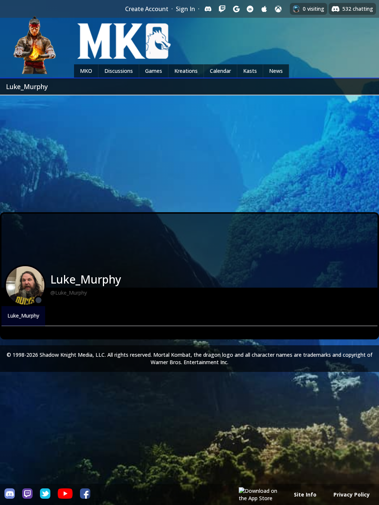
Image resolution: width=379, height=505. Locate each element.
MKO (86, 70)
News (276, 70)
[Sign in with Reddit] (250, 8)
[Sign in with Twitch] (222, 8)
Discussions (118, 70)
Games (153, 70)
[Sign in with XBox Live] (278, 8)
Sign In (185, 9)
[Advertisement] (189, 151)
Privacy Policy (351, 494)
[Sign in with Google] (236, 8)
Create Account (146, 9)
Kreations (186, 70)
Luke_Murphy (23, 315)
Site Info (305, 494)
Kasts (250, 70)
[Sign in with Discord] (208, 8)
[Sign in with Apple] (264, 8)
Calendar (220, 70)
